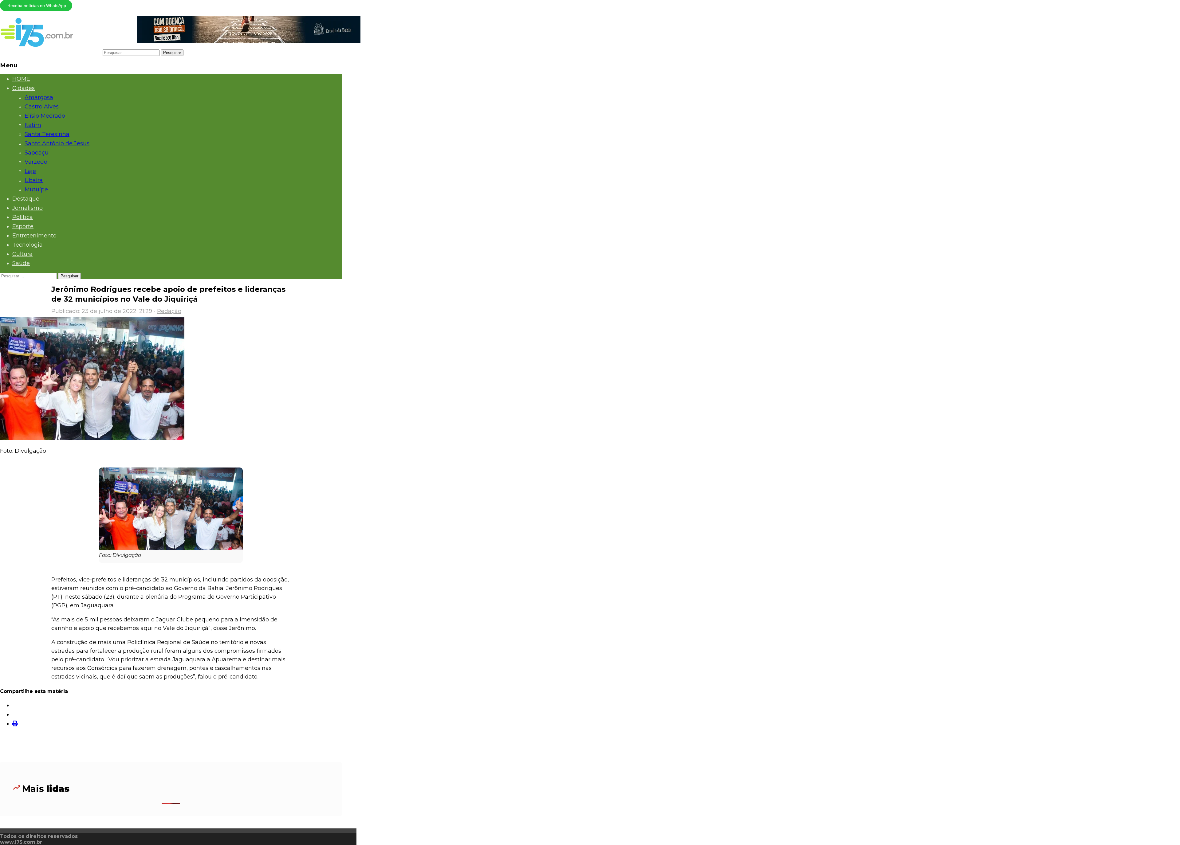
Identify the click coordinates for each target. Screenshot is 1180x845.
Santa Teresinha (47, 134)
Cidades (23, 88)
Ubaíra (34, 180)
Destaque (25, 198)
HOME (21, 79)
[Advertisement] (171, 747)
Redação (169, 311)
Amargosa (39, 97)
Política (22, 217)
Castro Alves (42, 106)
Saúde (21, 263)
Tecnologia (27, 244)
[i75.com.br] (37, 45)
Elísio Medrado (45, 115)
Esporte (22, 226)
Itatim (33, 125)
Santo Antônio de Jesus (57, 143)
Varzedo (36, 161)
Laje (30, 171)
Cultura (22, 254)
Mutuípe (36, 189)
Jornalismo (27, 208)
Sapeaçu (37, 152)
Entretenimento (34, 235)
